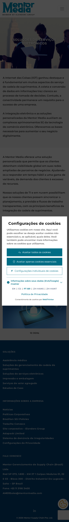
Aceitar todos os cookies (36, 252)
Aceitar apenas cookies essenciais (36, 261)
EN (13, 288)
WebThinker (48, 299)
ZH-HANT (51, 288)
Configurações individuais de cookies (36, 270)
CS (19, 288)
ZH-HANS (38, 288)
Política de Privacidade (34, 294)
